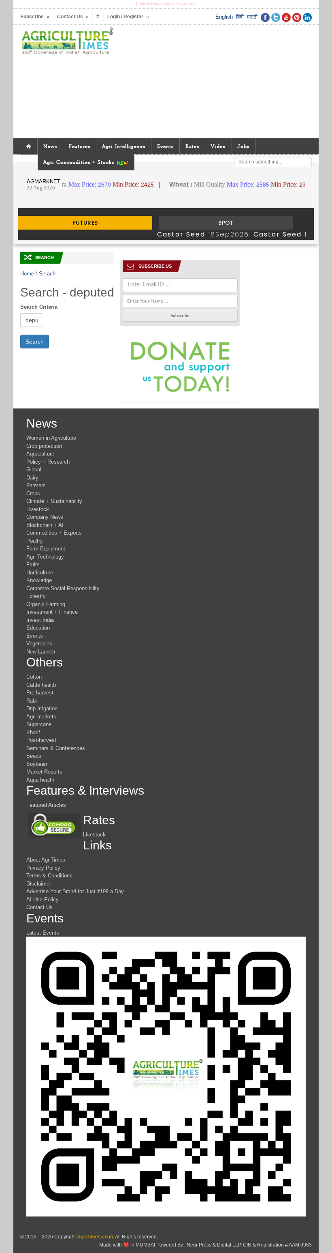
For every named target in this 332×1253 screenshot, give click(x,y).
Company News (44, 517)
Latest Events (42, 933)
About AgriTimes (45, 860)
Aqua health (40, 780)
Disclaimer (38, 884)
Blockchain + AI (45, 525)
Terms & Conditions (49, 876)
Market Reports (44, 772)
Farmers (36, 485)
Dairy (32, 478)
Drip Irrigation (41, 708)
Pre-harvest (39, 693)
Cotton (34, 677)
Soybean (36, 764)
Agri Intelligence (123, 146)
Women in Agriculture (51, 438)
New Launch (40, 652)
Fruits (33, 564)
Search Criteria (38, 307)
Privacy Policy (43, 868)
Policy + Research (48, 462)
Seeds (33, 756)
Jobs (243, 146)
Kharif (33, 732)
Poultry (34, 541)
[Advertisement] (215, 81)
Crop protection (44, 446)
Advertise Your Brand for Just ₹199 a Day (75, 891)
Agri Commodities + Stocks (79, 162)
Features (79, 146)
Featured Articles (46, 805)
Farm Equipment (45, 549)
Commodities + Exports (54, 533)
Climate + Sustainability (54, 501)
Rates (192, 146)
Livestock (37, 509)
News (50, 146)
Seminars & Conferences (55, 748)
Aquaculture (40, 454)
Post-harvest (41, 740)
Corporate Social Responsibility (63, 588)
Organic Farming (45, 604)
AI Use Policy (42, 899)
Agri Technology (45, 557)
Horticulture (39, 573)
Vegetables (39, 643)
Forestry (36, 596)
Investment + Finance (52, 612)
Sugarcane (38, 724)
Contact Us (39, 907)
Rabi (31, 701)
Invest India (40, 620)
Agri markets (41, 717)
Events (165, 146)
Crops (33, 493)
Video (218, 146)
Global (33, 469)
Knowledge (39, 580)
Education (38, 628)
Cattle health (41, 685)
